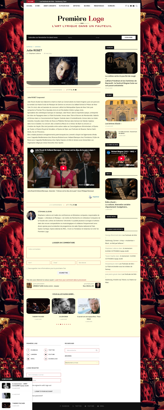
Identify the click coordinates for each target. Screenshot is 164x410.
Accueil (29, 6)
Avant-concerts (50, 6)
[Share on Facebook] (70, 205)
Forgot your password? (34, 396)
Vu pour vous (64, 6)
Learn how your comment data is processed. (70, 280)
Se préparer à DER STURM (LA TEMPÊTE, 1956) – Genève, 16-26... (61, 1)
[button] (36, 1)
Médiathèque (99, 6)
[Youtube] (131, 6)
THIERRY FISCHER (18, 403)
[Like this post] (68, 90)
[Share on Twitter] (71, 90)
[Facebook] (125, 6)
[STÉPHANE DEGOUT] (89, 306)
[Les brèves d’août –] (121, 110)
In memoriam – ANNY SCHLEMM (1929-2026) (20, 385)
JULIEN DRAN (38, 316)
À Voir (37, 6)
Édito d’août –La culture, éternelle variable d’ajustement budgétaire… (117, 204)
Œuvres (87, 6)
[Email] (133, 6)
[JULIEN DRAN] (38, 306)
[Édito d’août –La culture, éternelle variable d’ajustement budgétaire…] (121, 189)
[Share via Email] (75, 90)
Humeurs (111, 6)
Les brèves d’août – (113, 124)
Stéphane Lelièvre (35, 53)
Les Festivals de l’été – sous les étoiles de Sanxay (120, 266)
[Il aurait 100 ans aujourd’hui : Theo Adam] (63, 306)
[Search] (137, 6)
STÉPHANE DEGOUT (88, 316)
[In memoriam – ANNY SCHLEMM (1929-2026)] (6, 386)
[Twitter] (128, 6)
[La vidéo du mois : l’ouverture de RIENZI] (111, 134)
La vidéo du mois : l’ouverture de (128, 132)
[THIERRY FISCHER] (6, 405)
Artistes (76, 6)
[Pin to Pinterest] (73, 90)
